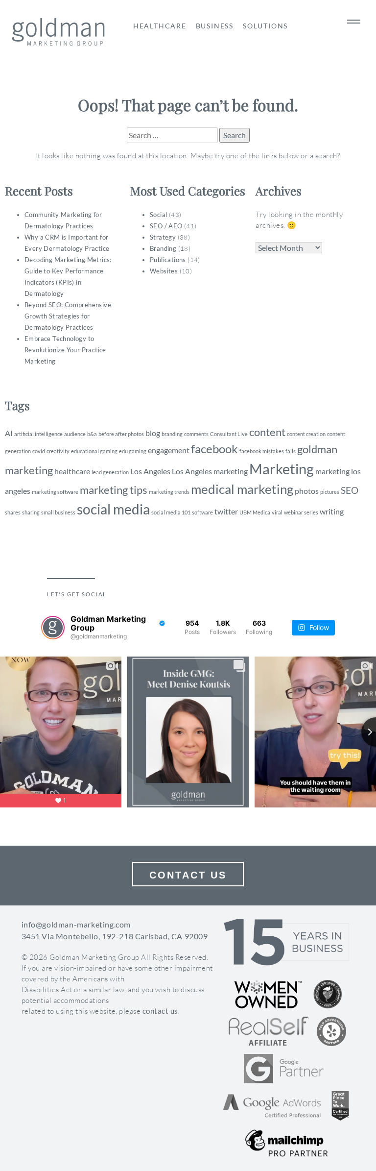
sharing (31, 512)
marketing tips (113, 489)
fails (290, 451)
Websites (164, 271)
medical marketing (242, 489)
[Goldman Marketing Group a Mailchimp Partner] (286, 1143)
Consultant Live (229, 434)
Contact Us (188, 875)
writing (332, 511)
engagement (168, 450)
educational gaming (94, 451)
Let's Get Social (77, 594)
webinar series (301, 512)
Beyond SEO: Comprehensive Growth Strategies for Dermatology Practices (67, 316)
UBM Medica (254, 512)
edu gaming (132, 451)
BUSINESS (215, 26)
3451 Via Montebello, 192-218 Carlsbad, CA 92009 (115, 936)
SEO (349, 490)
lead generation (110, 472)
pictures (329, 491)
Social (158, 215)
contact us (160, 1010)
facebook (214, 448)
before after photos (121, 434)
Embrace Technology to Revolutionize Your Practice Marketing (65, 350)
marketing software (55, 491)
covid (38, 451)
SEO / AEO (166, 226)
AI (9, 433)
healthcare (72, 471)
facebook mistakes (261, 451)
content (267, 432)
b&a (92, 434)
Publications (168, 260)
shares (13, 512)
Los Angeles (150, 471)
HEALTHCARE (160, 26)
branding (172, 434)
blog (152, 433)
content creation (306, 434)
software (202, 512)
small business (58, 512)
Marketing (281, 468)
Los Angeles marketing (210, 471)
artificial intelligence (38, 434)
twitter (226, 511)
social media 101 (170, 512)
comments (196, 434)
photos (307, 490)
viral (277, 512)
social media (113, 509)
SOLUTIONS (265, 26)
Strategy (163, 237)
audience (75, 434)
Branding (163, 248)
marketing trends (169, 491)
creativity (58, 451)
